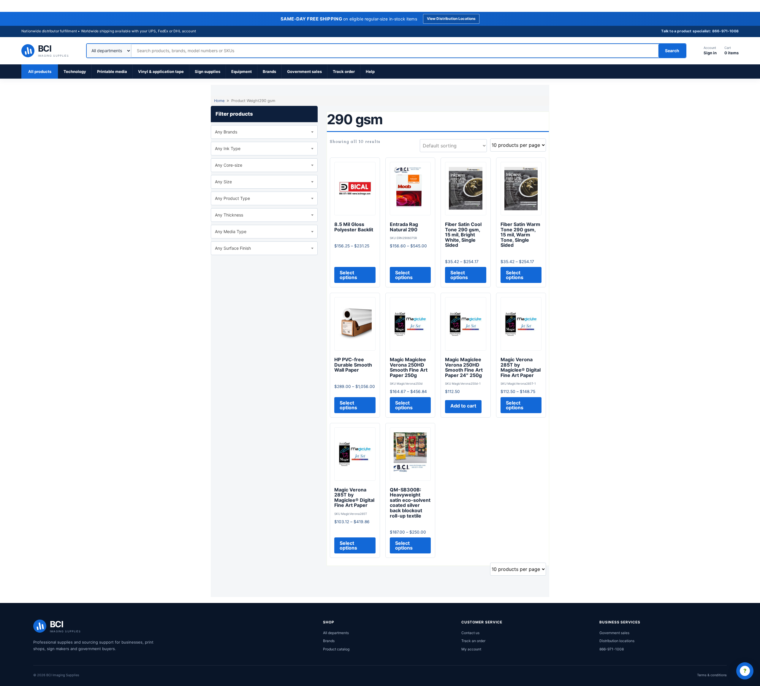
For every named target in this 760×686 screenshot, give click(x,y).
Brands (269, 71)
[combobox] (264, 132)
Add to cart (463, 406)
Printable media (112, 71)
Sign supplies (207, 71)
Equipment (241, 71)
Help (370, 71)
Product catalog (336, 649)
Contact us (470, 633)
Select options (348, 275)
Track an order (473, 641)
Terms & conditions (712, 675)
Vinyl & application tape (161, 71)
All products (39, 71)
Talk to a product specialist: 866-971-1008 (700, 31)
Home (219, 100)
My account (471, 649)
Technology (75, 71)
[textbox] (264, 132)
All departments (336, 633)
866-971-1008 (611, 649)
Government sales (304, 71)
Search (672, 50)
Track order (344, 71)
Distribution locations (616, 641)
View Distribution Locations (451, 18)
